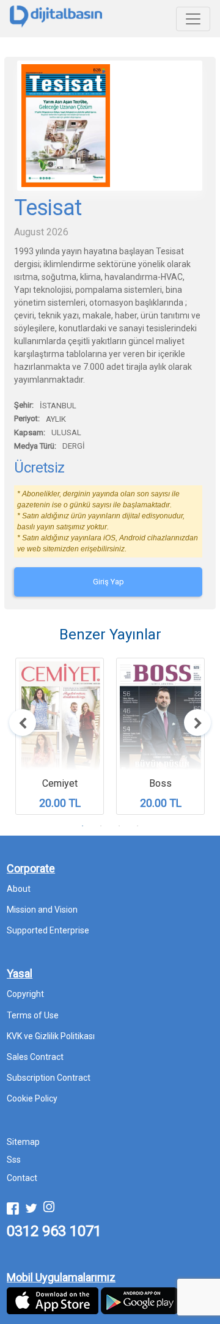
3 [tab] (119, 826)
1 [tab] (82, 826)
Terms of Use (33, 1015)
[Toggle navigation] (193, 19)
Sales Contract (35, 1057)
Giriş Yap (108, 581)
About (19, 889)
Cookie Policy (32, 1098)
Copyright (25, 994)
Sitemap (23, 1142)
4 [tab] (137, 826)
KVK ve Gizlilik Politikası (51, 1036)
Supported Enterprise (48, 930)
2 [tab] (101, 826)
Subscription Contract (48, 1078)
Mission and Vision (42, 909)
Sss (14, 1159)
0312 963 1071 (54, 1231)
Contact (22, 1178)
